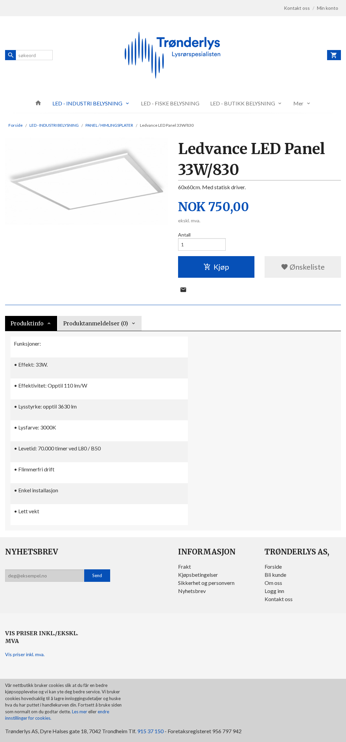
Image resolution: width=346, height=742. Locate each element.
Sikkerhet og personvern (206, 582)
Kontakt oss (279, 599)
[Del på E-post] (183, 290)
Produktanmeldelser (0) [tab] (95, 323)
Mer (298, 103)
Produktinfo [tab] (27, 323)
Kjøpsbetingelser (198, 574)
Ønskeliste (306, 266)
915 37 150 (150, 731)
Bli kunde (275, 574)
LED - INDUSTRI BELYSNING (87, 103)
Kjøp (221, 266)
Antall (184, 235)
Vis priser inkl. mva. (25, 654)
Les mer (80, 711)
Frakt (184, 566)
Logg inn (274, 591)
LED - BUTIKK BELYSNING (242, 103)
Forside (15, 125)
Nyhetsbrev (192, 591)
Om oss (273, 582)
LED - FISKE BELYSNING (170, 103)
